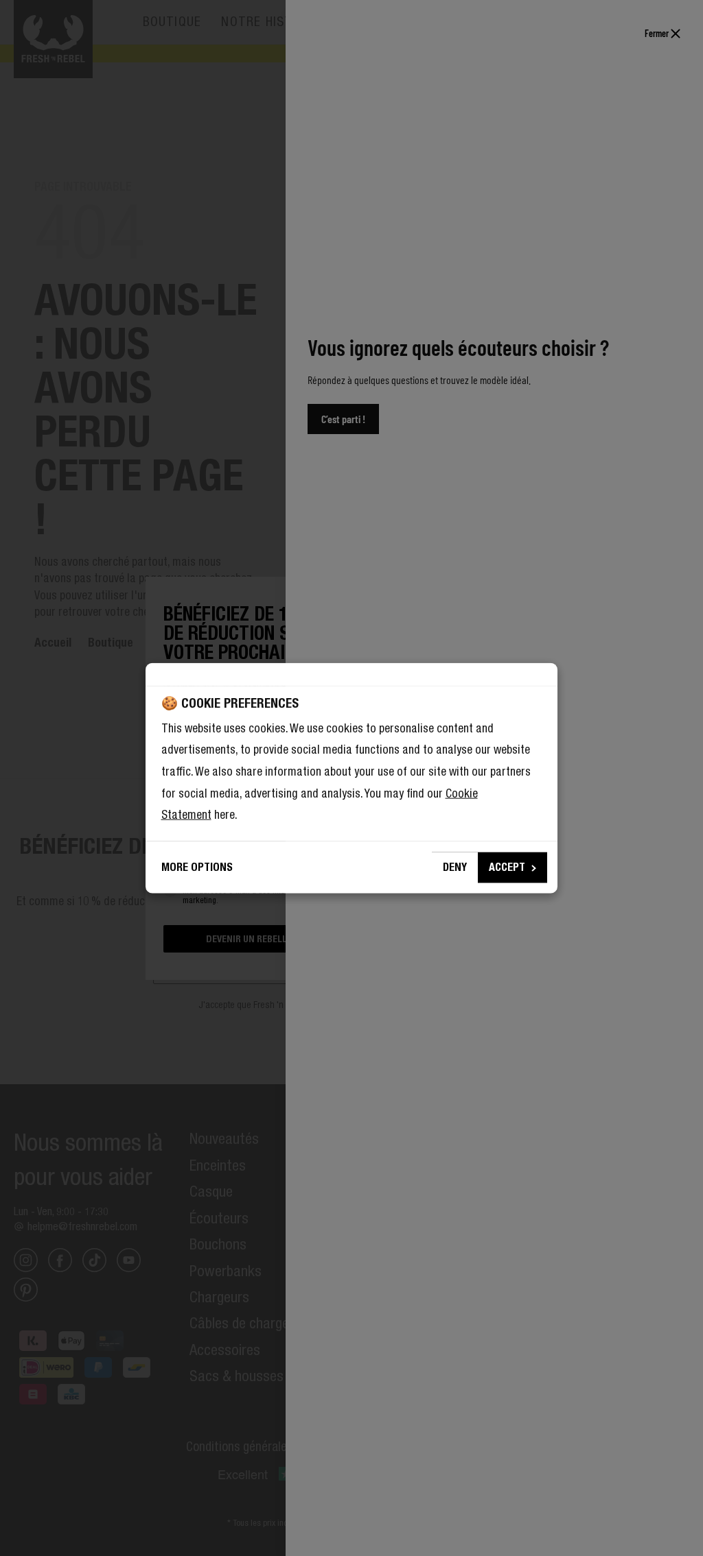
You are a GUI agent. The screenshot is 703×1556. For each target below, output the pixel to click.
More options (197, 867)
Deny (455, 867)
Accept (507, 867)
